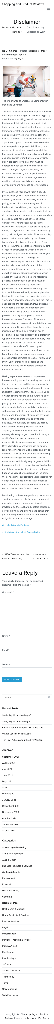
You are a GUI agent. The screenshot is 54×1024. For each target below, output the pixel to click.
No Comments (9, 50)
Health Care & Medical (13, 909)
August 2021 (8, 763)
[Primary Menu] (48, 9)
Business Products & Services (17, 866)
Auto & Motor (9, 859)
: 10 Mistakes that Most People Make (21, 532)
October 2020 (9, 818)
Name (6, 636)
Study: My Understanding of (16, 715)
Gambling (7, 896)
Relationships (9, 958)
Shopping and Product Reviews (23, 4)
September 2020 (10, 824)
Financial (6, 884)
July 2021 (7, 769)
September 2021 (10, 756)
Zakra (30, 1018)
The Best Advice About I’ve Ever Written (22, 740)
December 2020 (10, 806)
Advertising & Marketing (14, 847)
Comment (8, 592)
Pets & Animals (9, 946)
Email (5, 650)
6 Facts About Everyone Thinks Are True (22, 727)
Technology (8, 976)
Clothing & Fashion (11, 872)
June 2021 (7, 775)
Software (6, 964)
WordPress (43, 1018)
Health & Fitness (38, 50)
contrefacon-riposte (15, 54)
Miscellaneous (9, 933)
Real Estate (8, 952)
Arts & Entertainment (12, 853)
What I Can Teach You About (16, 733)
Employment (8, 878)
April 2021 (7, 787)
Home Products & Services (15, 915)
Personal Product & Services (16, 939)
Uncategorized (9, 989)
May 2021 (7, 781)
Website (6, 664)
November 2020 (10, 812)
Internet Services (10, 921)
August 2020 (8, 830)
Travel (5, 983)
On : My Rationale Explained (16, 525)
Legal (5, 927)
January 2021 (9, 800)
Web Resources (10, 995)
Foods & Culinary (10, 890)
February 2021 (9, 793)
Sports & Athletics (11, 970)
